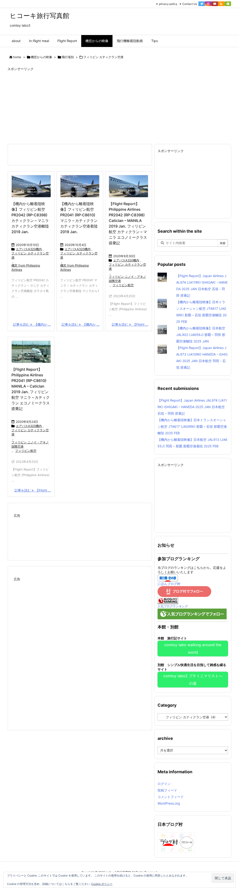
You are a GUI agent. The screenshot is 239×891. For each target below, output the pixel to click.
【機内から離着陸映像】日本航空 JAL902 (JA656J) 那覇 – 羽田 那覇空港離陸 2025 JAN (200, 334)
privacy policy (168, 4)
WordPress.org (169, 803)
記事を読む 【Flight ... (130, 324)
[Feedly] (228, 3)
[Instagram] (208, 3)
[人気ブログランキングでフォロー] (192, 613)
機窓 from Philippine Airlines (25, 267)
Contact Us (189, 4)
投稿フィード (167, 790)
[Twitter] (201, 3)
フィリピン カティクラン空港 (30, 255)
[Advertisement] (119, 106)
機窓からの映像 (41, 57)
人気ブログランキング (173, 606)
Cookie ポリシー (101, 884)
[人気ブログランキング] (168, 600)
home (17, 57)
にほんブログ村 (169, 584)
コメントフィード (171, 797)
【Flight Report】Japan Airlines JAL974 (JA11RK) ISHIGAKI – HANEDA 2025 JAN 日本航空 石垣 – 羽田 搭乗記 (192, 406)
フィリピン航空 (123, 285)
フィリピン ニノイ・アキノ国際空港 (127, 279)
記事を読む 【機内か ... (32, 324)
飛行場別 (68, 57)
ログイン (164, 784)
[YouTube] (214, 3)
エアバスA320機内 (29, 249)
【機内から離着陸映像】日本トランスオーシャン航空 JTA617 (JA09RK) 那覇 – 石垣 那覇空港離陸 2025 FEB (192, 426)
